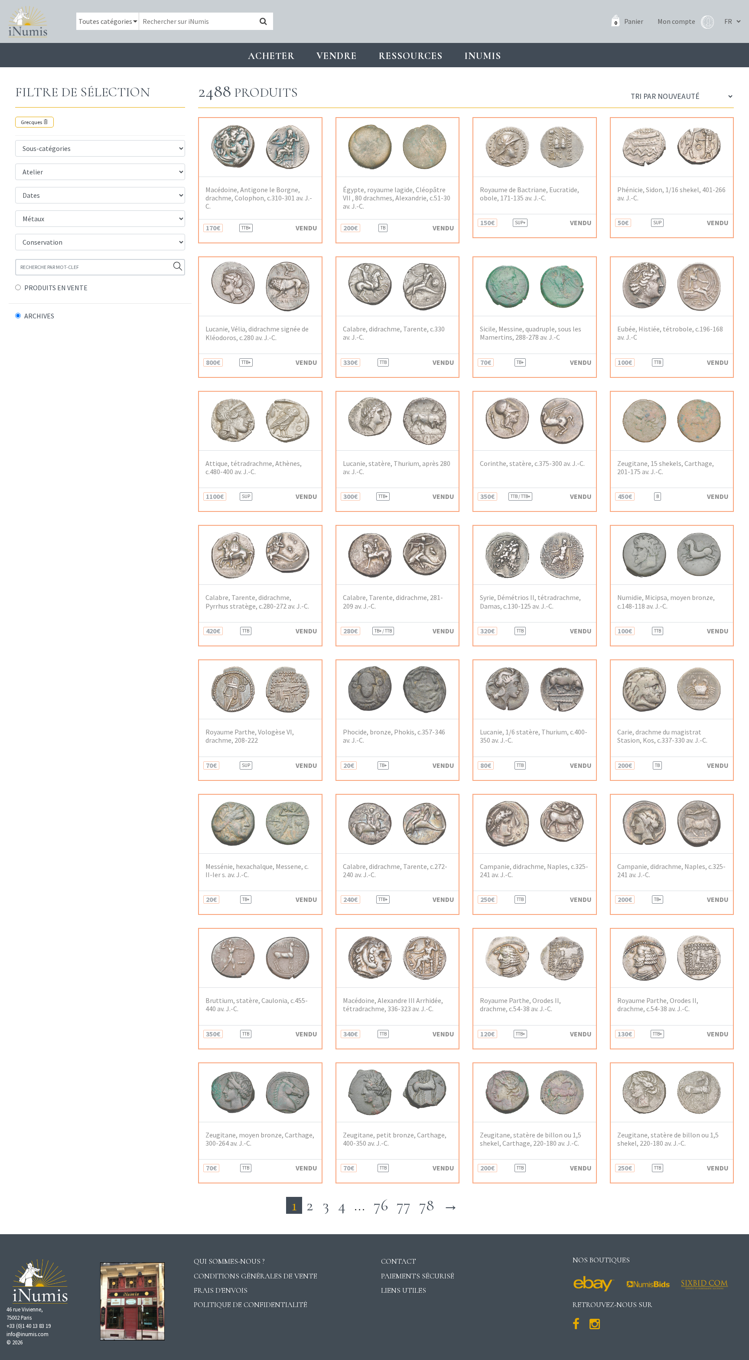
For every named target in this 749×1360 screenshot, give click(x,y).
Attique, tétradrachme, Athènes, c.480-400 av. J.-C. (253, 467)
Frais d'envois (220, 1290)
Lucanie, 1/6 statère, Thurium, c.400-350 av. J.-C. (533, 736)
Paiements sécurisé (417, 1276)
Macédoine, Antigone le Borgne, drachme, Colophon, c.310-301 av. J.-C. (258, 198)
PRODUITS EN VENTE (56, 287)
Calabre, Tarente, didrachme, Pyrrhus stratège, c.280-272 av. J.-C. (257, 601)
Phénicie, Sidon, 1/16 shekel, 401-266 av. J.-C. (671, 194)
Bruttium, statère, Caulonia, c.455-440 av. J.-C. (256, 1004)
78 (426, 1205)
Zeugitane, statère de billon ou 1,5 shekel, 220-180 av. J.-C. (668, 1139)
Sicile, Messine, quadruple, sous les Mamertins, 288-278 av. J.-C (530, 333)
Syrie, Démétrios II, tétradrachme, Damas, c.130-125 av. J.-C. (530, 601)
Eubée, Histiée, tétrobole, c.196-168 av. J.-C (670, 333)
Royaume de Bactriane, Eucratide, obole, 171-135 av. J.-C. (529, 194)
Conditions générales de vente (255, 1276)
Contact (398, 1261)
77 (403, 1205)
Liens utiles (403, 1290)
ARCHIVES (39, 315)
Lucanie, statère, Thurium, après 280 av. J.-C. (396, 467)
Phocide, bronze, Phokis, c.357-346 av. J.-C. (394, 736)
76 (381, 1205)
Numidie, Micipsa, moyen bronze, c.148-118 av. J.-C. (666, 601)
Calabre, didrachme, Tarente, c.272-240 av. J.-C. (395, 870)
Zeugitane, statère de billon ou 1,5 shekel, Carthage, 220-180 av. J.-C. (530, 1139)
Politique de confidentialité (250, 1304)
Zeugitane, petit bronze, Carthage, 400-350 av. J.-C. (394, 1139)
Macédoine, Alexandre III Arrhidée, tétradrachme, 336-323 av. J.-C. (393, 1004)
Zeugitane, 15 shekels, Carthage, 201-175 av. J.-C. (665, 467)
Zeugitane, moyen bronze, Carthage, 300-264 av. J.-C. (259, 1139)
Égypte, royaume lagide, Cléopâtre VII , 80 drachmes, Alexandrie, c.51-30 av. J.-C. (396, 198)
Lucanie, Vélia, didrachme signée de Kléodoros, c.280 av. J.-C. (257, 333)
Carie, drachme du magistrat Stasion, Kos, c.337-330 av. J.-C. (662, 736)
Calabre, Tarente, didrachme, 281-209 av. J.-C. (393, 601)
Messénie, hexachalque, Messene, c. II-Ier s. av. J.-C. (257, 870)
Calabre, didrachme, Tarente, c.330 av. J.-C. (394, 333)
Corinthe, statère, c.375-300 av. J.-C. (532, 463)
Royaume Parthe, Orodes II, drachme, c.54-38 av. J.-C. (520, 1004)
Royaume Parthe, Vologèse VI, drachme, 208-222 (249, 736)
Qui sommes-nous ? (229, 1261)
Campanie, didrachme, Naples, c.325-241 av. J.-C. (534, 870)
